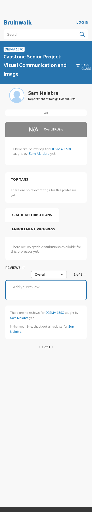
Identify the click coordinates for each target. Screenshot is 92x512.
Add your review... (27, 287)
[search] (41, 34)
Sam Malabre (39, 153)
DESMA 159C (61, 149)
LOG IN (82, 23)
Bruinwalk (18, 23)
